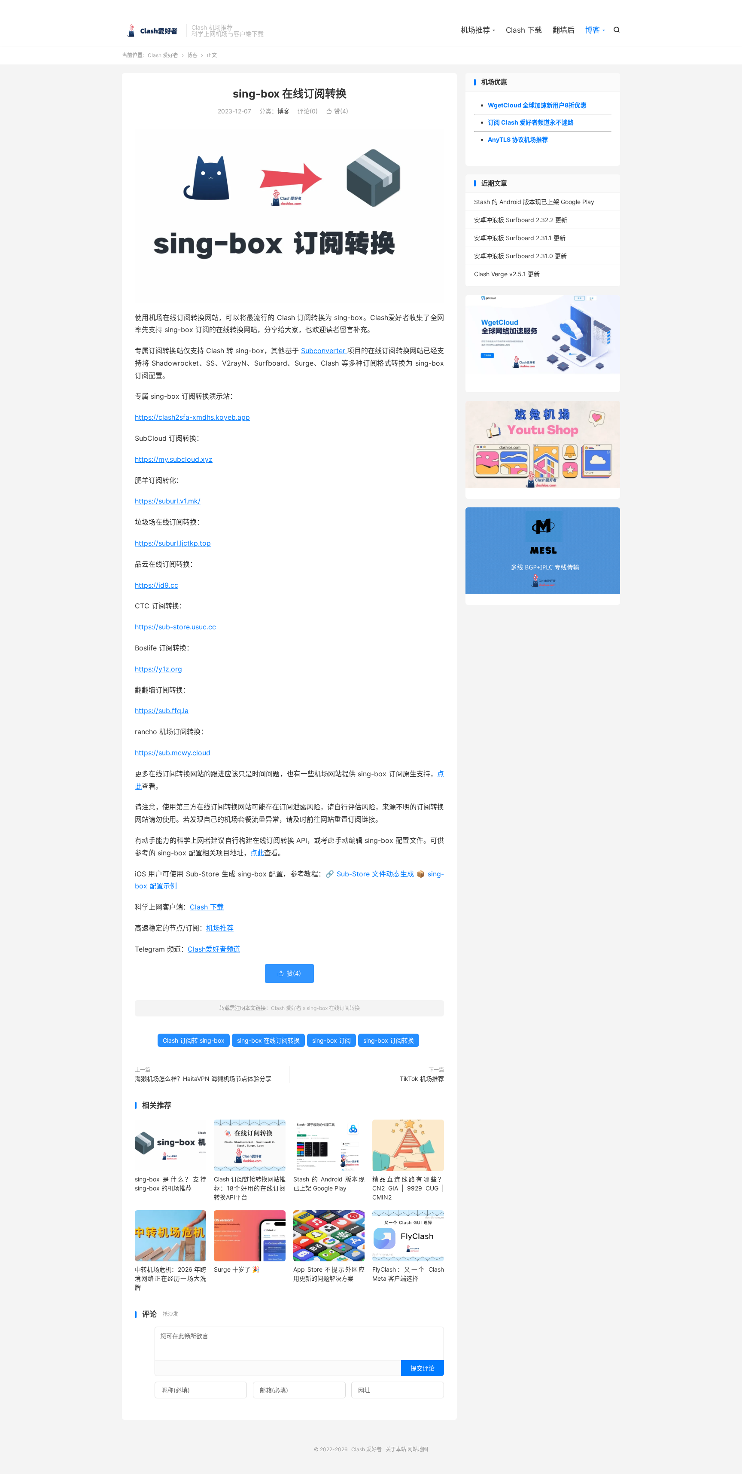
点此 (257, 852)
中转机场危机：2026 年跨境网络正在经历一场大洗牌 (170, 1278)
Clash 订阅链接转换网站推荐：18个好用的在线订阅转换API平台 (249, 1188)
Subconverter (324, 350)
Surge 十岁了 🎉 (236, 1269)
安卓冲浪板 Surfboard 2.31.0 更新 (520, 255)
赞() (337, 111)
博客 (592, 30)
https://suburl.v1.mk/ (168, 501)
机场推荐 (475, 30)
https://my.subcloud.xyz (174, 459)
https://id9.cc (156, 585)
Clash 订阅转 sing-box (194, 1040)
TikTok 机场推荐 (422, 1078)
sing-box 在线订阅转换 (290, 93)
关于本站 (396, 1449)
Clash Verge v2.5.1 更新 (507, 274)
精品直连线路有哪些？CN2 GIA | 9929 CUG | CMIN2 (408, 1188)
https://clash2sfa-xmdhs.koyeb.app (192, 417)
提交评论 (423, 1368)
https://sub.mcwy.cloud (172, 752)
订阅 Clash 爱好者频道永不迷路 (531, 122)
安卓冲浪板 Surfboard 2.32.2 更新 (520, 219)
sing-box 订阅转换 (388, 1040)
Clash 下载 (524, 30)
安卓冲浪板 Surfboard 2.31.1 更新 (520, 237)
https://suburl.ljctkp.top (173, 543)
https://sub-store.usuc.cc (175, 627)
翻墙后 (564, 30)
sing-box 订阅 (331, 1040)
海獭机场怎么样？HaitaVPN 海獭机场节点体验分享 (203, 1078)
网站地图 (417, 1449)
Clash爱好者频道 (214, 949)
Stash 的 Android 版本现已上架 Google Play (534, 201)
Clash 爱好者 (152, 30)
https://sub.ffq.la (162, 710)
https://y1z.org (158, 669)
